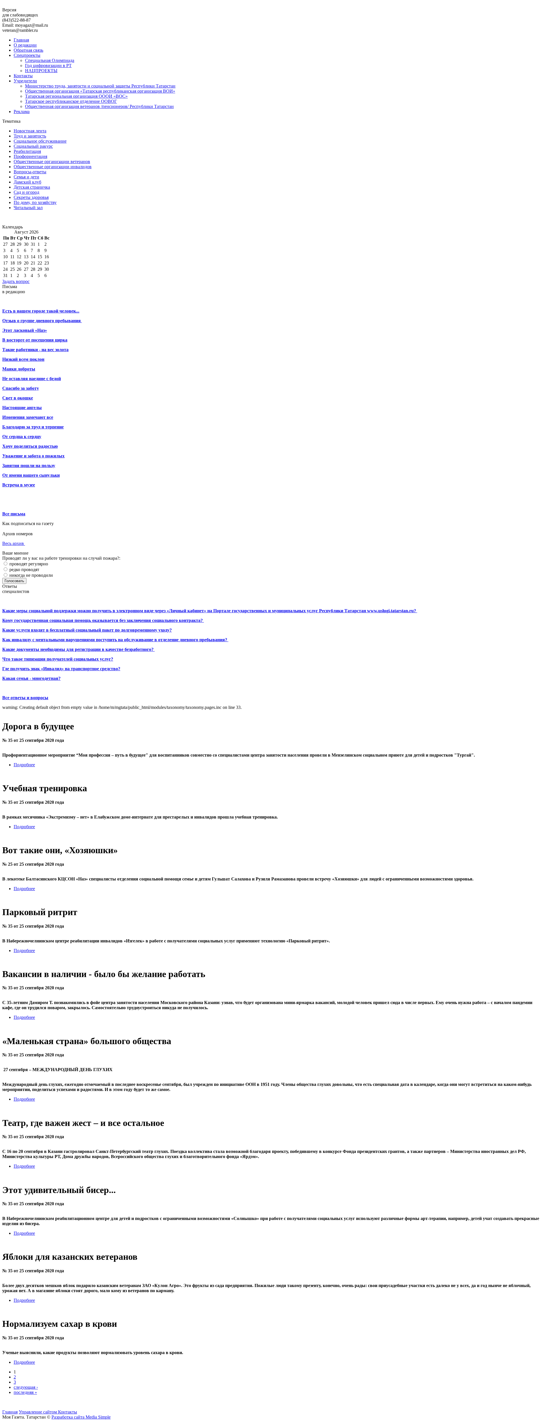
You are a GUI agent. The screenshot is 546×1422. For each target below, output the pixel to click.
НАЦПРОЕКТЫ (41, 70)
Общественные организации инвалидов (53, 166)
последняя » (25, 1392)
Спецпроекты (27, 55)
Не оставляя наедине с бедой (31, 378)
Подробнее (24, 764)
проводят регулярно (28, 563)
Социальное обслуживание (40, 141)
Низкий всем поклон (23, 359)
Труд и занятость (30, 136)
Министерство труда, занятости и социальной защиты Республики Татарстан (100, 86)
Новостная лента (30, 130)
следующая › (26, 1387)
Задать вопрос (16, 281)
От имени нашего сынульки (31, 475)
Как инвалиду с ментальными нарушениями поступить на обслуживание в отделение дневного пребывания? (115, 639)
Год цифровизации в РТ (48, 65)
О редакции (25, 45)
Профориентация (30, 156)
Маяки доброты (18, 369)
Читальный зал (28, 207)
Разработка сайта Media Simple (81, 1417)
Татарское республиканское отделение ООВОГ (71, 101)
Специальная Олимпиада (49, 60)
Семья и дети (26, 176)
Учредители (25, 80)
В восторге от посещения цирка (34, 340)
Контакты (23, 75)
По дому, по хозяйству (35, 202)
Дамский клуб (27, 182)
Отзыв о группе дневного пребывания (42, 320)
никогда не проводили (30, 575)
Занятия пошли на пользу (28, 465)
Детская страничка (32, 187)
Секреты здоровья (31, 197)
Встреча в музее (18, 484)
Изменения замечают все (27, 417)
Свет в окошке (17, 397)
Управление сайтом (38, 1411)
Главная (21, 40)
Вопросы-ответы (30, 171)
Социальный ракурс (33, 146)
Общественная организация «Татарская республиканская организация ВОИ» (100, 91)
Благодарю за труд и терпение (33, 426)
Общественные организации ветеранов (52, 161)
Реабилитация (27, 151)
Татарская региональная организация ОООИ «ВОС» (76, 96)
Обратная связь (28, 50)
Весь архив (13, 543)
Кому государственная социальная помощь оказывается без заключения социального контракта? (103, 620)
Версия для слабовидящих (20, 12)
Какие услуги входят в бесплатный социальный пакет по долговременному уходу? (87, 630)
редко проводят (23, 569)
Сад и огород (26, 192)
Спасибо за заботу (20, 388)
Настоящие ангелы (22, 407)
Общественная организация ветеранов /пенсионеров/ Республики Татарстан (99, 106)
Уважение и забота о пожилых (33, 455)
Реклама (22, 111)
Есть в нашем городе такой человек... (40, 311)
